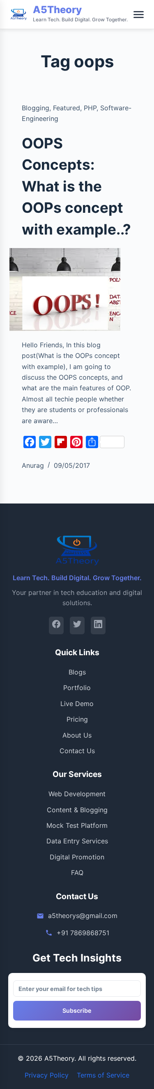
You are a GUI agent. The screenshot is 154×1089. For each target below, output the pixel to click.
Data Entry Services (77, 841)
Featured (66, 108)
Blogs (77, 672)
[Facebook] (56, 625)
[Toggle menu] (138, 14)
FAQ (77, 872)
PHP (90, 108)
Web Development (77, 794)
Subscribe (77, 1010)
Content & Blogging (77, 810)
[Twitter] (77, 625)
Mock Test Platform (77, 825)
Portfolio (77, 687)
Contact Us (77, 751)
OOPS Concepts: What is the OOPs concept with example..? (76, 186)
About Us (77, 735)
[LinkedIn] (98, 625)
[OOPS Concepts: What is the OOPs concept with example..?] (64, 289)
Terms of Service (103, 1075)
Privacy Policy (47, 1075)
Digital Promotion (77, 857)
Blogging (35, 108)
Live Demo (77, 703)
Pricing (77, 719)
